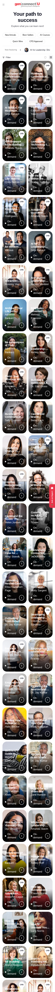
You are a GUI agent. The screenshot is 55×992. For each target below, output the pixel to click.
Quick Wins (18, 41)
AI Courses (45, 35)
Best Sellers (28, 35)
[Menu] (3, 4)
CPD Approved (35, 41)
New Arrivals (10, 35)
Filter (8, 57)
